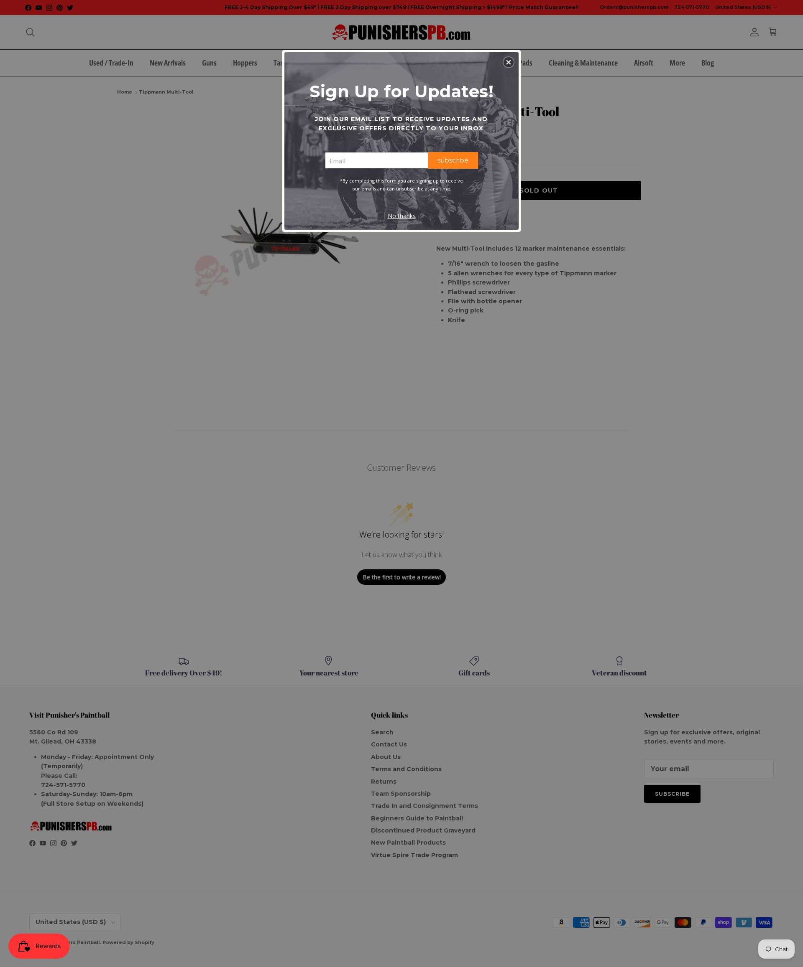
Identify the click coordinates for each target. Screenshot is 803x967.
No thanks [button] (402, 216)
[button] (509, 62)
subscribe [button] (452, 160)
